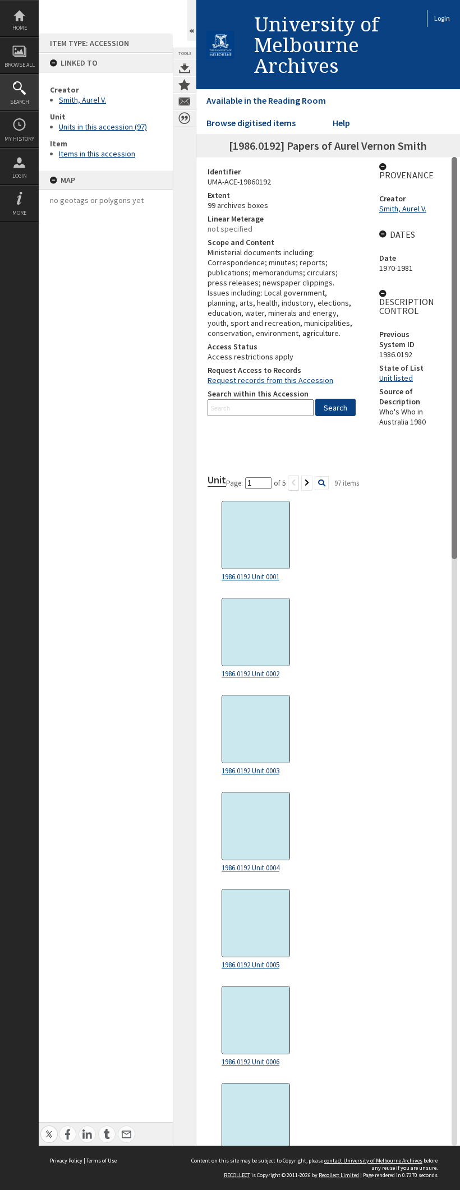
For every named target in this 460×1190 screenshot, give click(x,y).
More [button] (19, 212)
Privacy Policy (66, 1160)
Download (184, 67)
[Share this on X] (49, 1128)
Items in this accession (97, 154)
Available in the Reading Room (266, 100)
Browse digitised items (251, 122)
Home (19, 27)
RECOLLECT (237, 1175)
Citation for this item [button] (184, 118)
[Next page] (306, 483)
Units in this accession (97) (103, 127)
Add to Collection (184, 84)
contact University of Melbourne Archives (373, 1160)
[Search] (322, 483)
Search (19, 101)
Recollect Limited (339, 1175)
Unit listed (396, 378)
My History (19, 138)
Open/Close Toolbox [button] (191, 20)
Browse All (19, 64)
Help (341, 122)
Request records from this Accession (270, 380)
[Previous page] (293, 483)
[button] (335, 407)
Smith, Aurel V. (82, 100)
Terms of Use (101, 1160)
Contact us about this (184, 101)
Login (19, 175)
